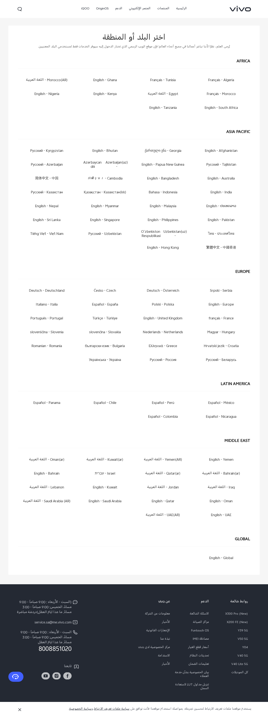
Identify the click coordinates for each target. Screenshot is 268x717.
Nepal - (47, 206)
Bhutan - (105, 151)
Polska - (163, 305)
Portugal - (47, 319)
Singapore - (105, 220)
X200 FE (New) (237, 623)
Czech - (105, 291)
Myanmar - (105, 206)
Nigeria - (46, 94)
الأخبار (166, 623)
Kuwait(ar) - (104, 460)
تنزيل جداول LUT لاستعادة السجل (192, 687)
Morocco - (221, 94)
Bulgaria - (105, 346)
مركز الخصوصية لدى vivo (154, 648)
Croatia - (221, 346)
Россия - (163, 360)
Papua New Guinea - (163, 165)
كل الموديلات (239, 673)
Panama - (46, 403)
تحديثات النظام (199, 656)
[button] (20, 9)
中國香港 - (221, 248)
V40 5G (242, 656)
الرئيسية (181, 9)
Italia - (47, 305)
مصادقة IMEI (201, 639)
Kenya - (105, 94)
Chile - (105, 403)
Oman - (221, 501)
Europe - (221, 305)
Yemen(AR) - (163, 460)
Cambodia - (104, 179)
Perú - (163, 403)
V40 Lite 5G (239, 664)
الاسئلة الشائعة (199, 614)
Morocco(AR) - (47, 80)
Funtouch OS (200, 631)
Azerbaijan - (47, 165)
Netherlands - (163, 332)
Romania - (47, 346)
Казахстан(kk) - (105, 193)
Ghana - (105, 80)
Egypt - (163, 94)
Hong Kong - (163, 248)
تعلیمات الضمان (198, 664)
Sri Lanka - (47, 220)
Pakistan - (221, 220)
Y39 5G (243, 631)
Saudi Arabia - (105, 501)
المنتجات (163, 9)
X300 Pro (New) (236, 614)
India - (221, 193)
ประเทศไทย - (221, 234)
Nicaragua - (221, 417)
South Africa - (221, 108)
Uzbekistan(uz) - (164, 234)
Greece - (163, 346)
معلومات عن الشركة (157, 614)
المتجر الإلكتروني (140, 9)
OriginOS (102, 9)
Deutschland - (47, 291)
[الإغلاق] (20, 710)
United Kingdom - (163, 319)
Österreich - (163, 291)
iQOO (85, 9)
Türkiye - (104, 319)
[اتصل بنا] (15, 677)
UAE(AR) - (163, 515)
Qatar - (163, 501)
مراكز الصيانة (201, 623)
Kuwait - (105, 488)
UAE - (221, 515)
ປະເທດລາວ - (221, 206)
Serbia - (221, 291)
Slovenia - (46, 332)
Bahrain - (47, 474)
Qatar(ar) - (163, 474)
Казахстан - (47, 193)
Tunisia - (163, 80)
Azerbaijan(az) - (105, 165)
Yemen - (221, 460)
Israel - (105, 474)
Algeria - (221, 80)
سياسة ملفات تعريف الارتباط (111, 709)
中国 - (46, 179)
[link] (240, 9)
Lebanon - (47, 488)
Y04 (245, 648)
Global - (221, 558)
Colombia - (163, 417)
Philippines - (163, 220)
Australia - (221, 179)
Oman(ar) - (46, 460)
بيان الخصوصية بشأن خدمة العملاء (192, 675)
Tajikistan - (221, 165)
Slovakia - (105, 332)
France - (221, 319)
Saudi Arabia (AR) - (47, 501)
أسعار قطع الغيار (198, 648)
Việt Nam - (46, 234)
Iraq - (221, 488)
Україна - (105, 360)
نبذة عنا (165, 639)
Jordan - (163, 488)
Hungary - (221, 332)
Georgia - (163, 151)
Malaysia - (163, 206)
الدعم (118, 9)
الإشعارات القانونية (158, 631)
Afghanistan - (221, 151)
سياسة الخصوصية (80, 709)
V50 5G (243, 639)
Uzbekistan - (104, 234)
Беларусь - (221, 360)
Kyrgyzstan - (46, 151)
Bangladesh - (163, 179)
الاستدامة (164, 656)
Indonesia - (163, 193)
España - (105, 305)
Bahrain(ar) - (221, 474)
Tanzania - (163, 108)
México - (221, 403)
